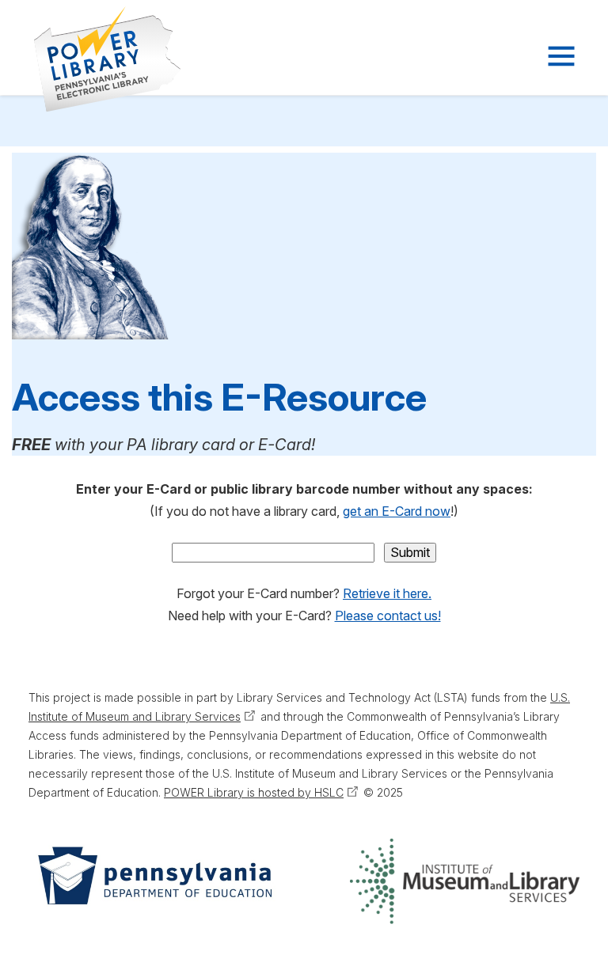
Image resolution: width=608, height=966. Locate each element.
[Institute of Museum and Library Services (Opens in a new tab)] (465, 881)
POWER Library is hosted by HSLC (254, 792)
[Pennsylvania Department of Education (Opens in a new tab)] (153, 881)
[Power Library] (88, 59)
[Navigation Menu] (560, 56)
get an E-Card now (396, 511)
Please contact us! (388, 615)
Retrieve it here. (387, 593)
